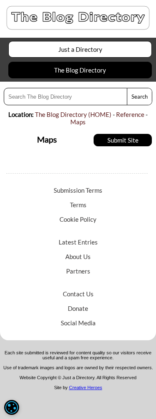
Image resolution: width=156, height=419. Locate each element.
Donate (78, 308)
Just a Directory (80, 49)
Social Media (78, 323)
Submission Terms (78, 190)
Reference (130, 114)
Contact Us (78, 294)
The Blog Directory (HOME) (73, 114)
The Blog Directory (80, 70)
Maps (78, 122)
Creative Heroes (85, 387)
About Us (78, 256)
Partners (78, 271)
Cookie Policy (78, 219)
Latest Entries (78, 242)
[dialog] (11, 407)
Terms (78, 204)
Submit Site (123, 140)
